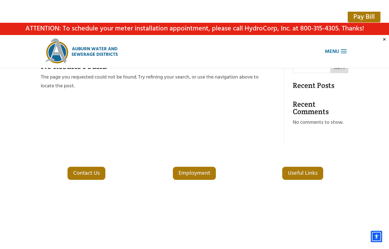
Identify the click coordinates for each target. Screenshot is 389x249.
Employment (194, 173)
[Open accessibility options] (376, 236)
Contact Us (86, 173)
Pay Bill (364, 17)
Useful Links (303, 173)
